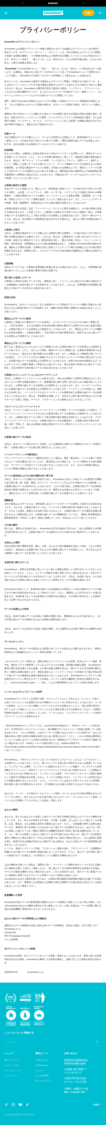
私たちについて (43, 1080)
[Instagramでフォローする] (13, 1104)
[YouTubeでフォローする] (20, 1104)
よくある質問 (42, 1075)
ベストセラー (11, 1075)
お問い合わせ (42, 1060)
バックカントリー (13, 1070)
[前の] (22, 3)
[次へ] (83, 3)
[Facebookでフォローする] (6, 1104)
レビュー (39, 1070)
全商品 (88, 13)
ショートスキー (12, 1065)
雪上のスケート (12, 1060)
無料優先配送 (53, 3)
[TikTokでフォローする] (27, 1104)
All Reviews (41, 1065)
